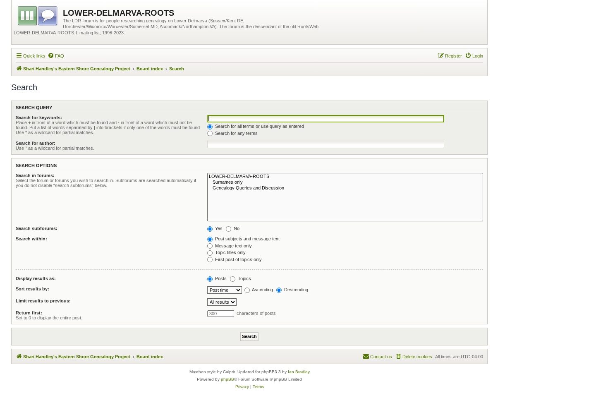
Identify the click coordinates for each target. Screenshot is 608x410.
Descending (295, 289)
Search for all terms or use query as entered (259, 126)
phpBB (227, 379)
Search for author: (35, 143)
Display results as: (36, 278)
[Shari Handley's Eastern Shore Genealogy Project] (38, 14)
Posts (220, 278)
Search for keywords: (39, 117)
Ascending (262, 289)
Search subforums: (36, 228)
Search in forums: (35, 175)
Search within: (31, 238)
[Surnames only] (345, 182)
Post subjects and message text (247, 238)
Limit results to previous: (43, 300)
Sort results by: (32, 288)
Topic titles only (230, 252)
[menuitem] (56, 56)
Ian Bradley (299, 371)
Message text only (233, 245)
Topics (244, 278)
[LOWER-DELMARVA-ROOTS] (345, 177)
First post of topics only (238, 259)
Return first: (29, 312)
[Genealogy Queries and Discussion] (345, 188)
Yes (218, 228)
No (235, 228)
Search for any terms (236, 133)
